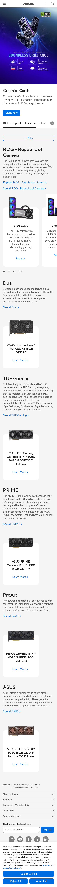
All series (35, 788)
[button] (4, 3)
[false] (11, 113)
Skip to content (1, 9)
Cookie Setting (28, 873)
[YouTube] (20, 839)
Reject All (15, 881)
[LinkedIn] (46, 839)
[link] (28, 4)
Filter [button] (30, 138)
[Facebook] (29, 839)
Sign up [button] (47, 829)
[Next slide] (52, 123)
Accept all (41, 881)
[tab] (4, 271)
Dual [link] (43, 123)
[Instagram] (12, 839)
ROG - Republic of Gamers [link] (19, 123)
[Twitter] (37, 839)
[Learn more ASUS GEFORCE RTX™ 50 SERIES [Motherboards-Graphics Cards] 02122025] (28, 82)
